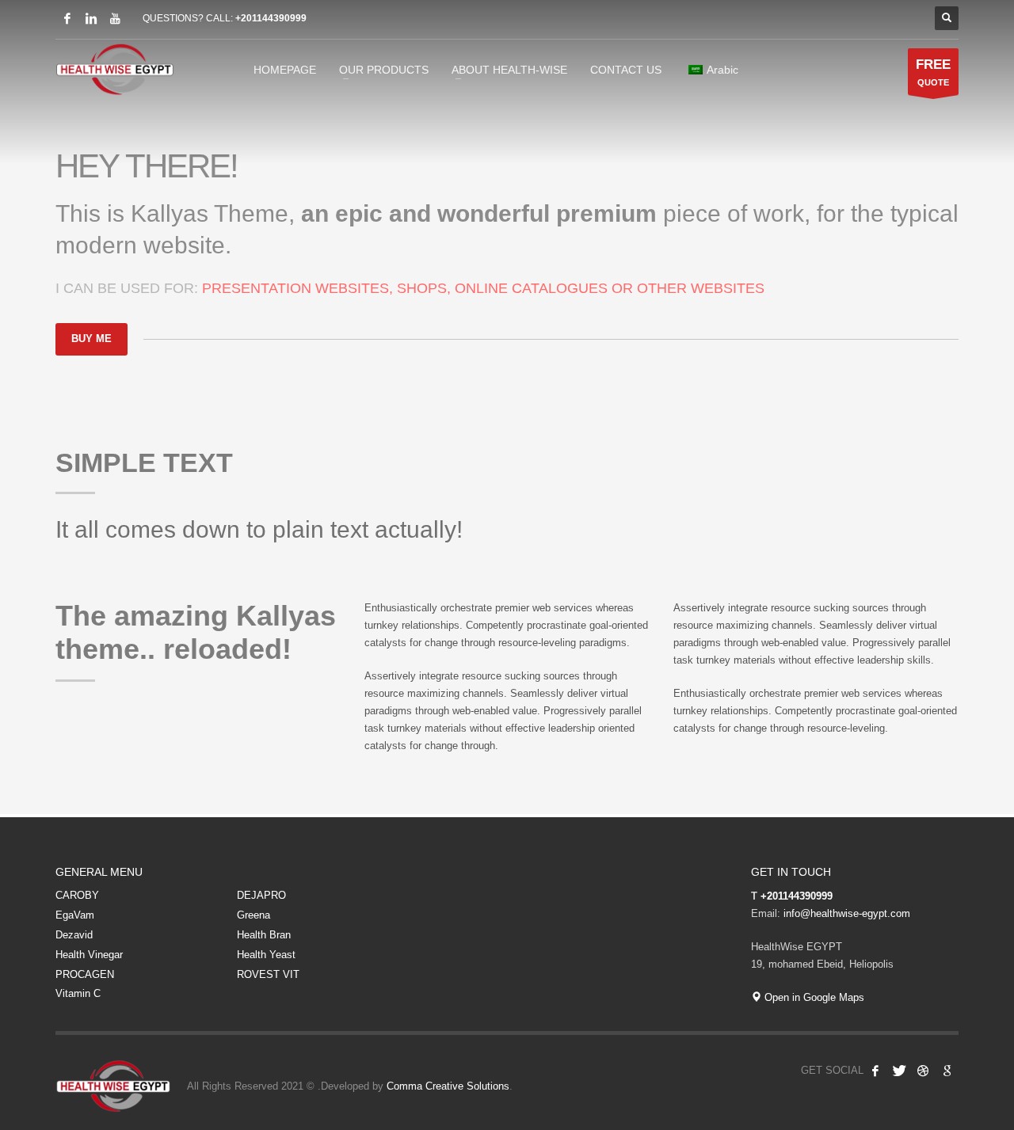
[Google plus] (947, 1070)
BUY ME (91, 338)
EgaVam (74, 915)
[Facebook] (67, 18)
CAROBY (77, 895)
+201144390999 (271, 18)
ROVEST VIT (268, 974)
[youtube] (115, 18)
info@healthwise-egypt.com (846, 913)
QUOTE (933, 72)
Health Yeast (266, 955)
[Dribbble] (923, 1070)
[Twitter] (899, 1070)
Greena (253, 915)
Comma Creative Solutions (448, 1086)
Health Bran (264, 935)
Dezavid (74, 935)
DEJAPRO (261, 895)
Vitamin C (78, 993)
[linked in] (91, 18)
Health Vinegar (89, 955)
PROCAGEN (84, 974)
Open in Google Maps (812, 997)
